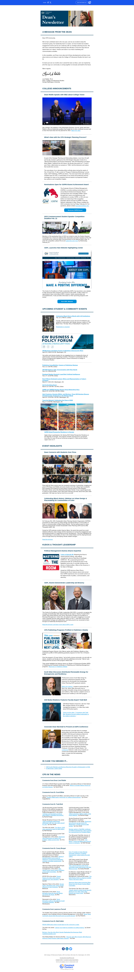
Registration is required (63, 327)
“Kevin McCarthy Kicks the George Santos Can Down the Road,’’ (52, 893)
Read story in (53, 666)
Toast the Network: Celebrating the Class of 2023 (57, 400)
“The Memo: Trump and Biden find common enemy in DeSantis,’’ (80, 841)
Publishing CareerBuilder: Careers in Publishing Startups (60, 365)
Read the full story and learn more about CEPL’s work (57, 624)
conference (65, 750)
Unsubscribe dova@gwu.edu (67, 958)
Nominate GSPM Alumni (75, 210)
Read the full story (47, 539)
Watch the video (75, 130)
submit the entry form (72, 240)
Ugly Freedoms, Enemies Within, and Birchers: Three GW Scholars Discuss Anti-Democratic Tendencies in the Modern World (65, 394)
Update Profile (59, 960)
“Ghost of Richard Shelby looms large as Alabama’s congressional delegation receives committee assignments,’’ (53, 859)
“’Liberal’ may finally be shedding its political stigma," (70, 927)
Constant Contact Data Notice (71, 960)
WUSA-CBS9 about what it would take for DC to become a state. (60, 924)
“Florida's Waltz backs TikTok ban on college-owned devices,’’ (63, 797)
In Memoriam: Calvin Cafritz (54, 768)
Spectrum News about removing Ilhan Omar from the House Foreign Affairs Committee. (80, 884)
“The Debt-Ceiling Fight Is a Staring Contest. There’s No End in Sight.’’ (80, 878)
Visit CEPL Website (67, 301)
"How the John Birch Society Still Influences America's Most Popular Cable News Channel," (66, 937)
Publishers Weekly (62, 666)
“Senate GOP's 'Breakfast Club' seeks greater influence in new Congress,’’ (53, 885)
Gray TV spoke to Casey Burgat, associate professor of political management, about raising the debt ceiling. (79, 854)
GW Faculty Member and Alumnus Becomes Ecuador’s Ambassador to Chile (68, 767)
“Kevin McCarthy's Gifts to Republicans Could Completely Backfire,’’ (53, 901)
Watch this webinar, (67, 686)
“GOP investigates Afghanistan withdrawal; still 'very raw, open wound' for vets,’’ (53, 823)
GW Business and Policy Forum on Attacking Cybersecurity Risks (62, 350)
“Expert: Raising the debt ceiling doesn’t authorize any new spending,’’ (51, 878)
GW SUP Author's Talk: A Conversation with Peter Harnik (59, 369)
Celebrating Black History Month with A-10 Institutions (73, 316)
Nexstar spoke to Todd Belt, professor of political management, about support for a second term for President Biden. (80, 830)
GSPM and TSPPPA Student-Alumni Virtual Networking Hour (61, 389)
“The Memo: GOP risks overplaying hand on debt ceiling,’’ (53, 828)
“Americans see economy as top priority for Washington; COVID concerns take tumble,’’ (80, 824)
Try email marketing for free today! (67, 969)
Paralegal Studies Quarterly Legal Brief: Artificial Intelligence (61, 374)
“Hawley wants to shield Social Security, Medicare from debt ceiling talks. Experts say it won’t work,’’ (80, 891)
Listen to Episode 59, (67, 554)
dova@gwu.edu (64, 962)
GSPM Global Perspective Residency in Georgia (59, 432)
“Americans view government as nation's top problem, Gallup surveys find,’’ (53, 838)
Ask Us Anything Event (49, 385)
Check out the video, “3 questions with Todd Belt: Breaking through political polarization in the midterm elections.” (76, 714)
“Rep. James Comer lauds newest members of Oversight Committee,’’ (53, 870)
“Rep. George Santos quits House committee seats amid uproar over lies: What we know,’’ (80, 867)
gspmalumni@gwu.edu (82, 205)
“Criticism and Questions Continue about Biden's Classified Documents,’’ (53, 814)
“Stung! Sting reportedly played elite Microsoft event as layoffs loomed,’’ (66, 914)
